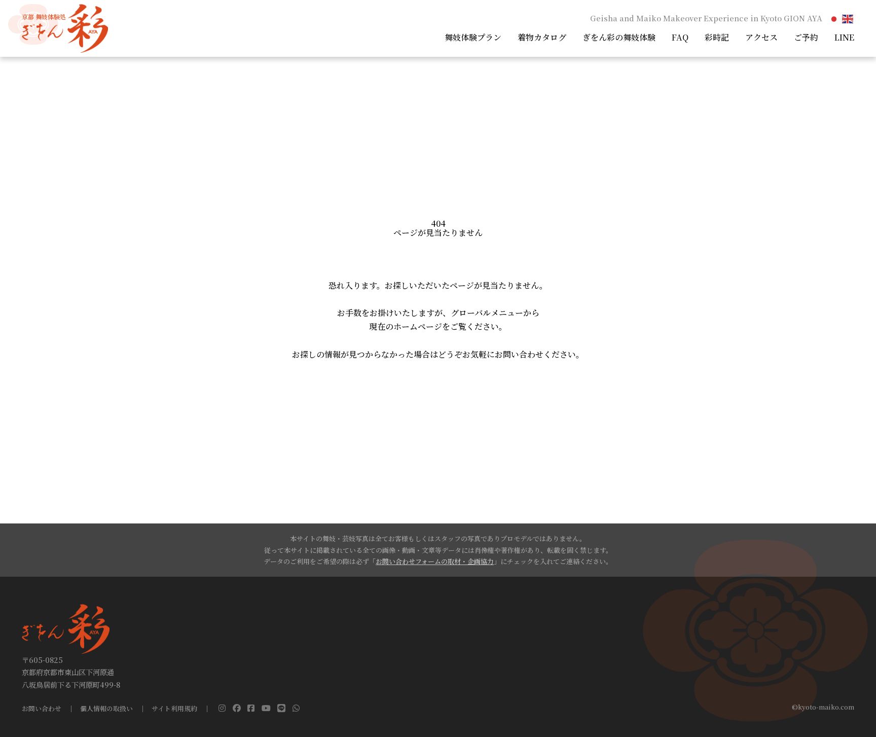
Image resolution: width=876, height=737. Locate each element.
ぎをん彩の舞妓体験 (618, 37)
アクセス (761, 37)
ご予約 (806, 37)
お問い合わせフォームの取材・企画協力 (435, 561)
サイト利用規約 (174, 709)
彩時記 (717, 37)
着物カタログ (542, 37)
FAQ (680, 37)
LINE (844, 37)
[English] (848, 18)
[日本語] (834, 18)
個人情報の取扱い (106, 709)
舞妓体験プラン (473, 37)
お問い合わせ (41, 709)
